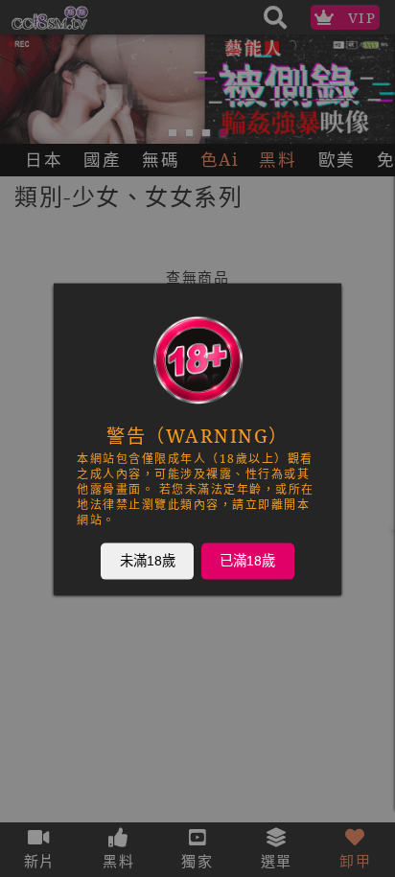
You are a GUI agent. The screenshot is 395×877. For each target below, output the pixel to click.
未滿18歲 (147, 559)
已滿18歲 (247, 559)
